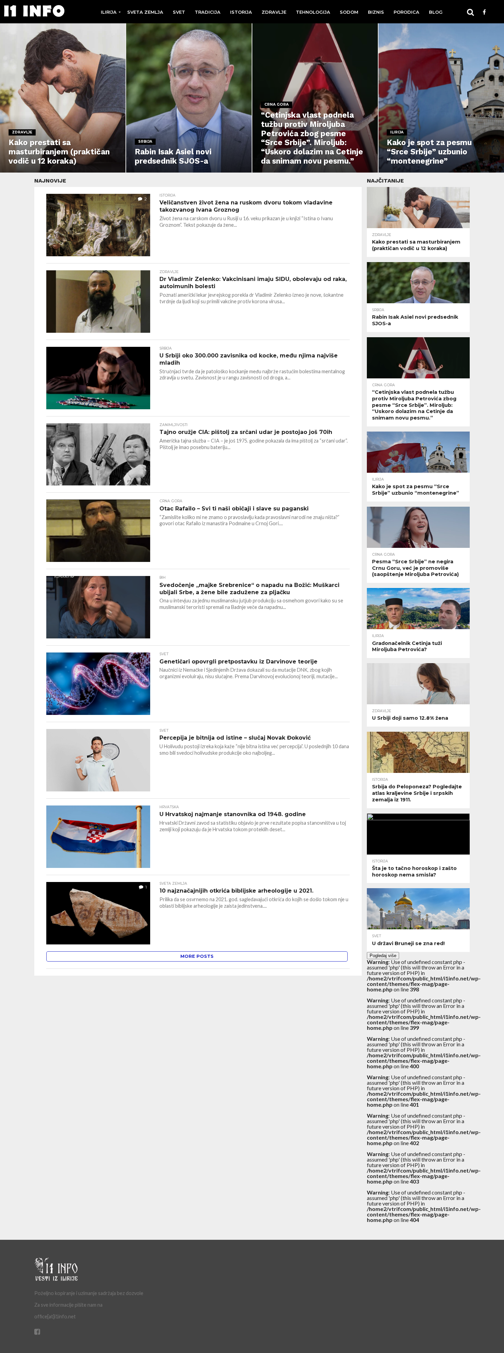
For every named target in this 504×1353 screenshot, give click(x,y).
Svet (179, 12)
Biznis (376, 12)
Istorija (241, 12)
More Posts (197, 956)
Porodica (406, 12)
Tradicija (207, 12)
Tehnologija (313, 12)
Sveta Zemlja (145, 12)
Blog (436, 12)
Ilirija (109, 12)
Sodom (349, 12)
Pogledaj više (383, 955)
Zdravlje (274, 12)
